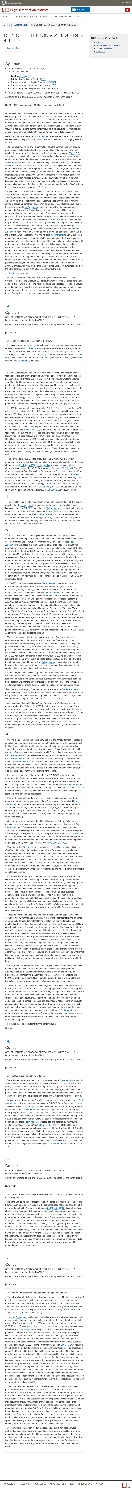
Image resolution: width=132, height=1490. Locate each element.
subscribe (100, 51)
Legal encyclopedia (61, 17)
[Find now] (127, 10)
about (99, 42)
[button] (127, 10)
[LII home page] (126, 1485)
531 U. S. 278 (53, 489)
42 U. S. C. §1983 (58, 842)
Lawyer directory (39, 17)
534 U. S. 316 (44, 486)
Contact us (40, 1484)
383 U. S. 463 (45, 1124)
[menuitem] (7, 17)
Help (71, 1484)
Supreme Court (14, 48)
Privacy (99, 1484)
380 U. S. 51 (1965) (56, 1207)
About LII (7, 17)
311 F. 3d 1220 (12, 273)
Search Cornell (124, 3)
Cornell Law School (15, 3)
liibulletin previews (104, 48)
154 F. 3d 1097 (58, 471)
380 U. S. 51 (74, 153)
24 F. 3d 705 (49, 483)
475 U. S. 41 (32, 939)
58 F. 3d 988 (74, 474)
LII (5, 24)
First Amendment (42, 136)
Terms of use (85, 1484)
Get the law (20, 17)
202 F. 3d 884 (67, 468)
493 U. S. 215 (11, 165)
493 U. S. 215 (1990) (36, 354)
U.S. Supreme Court (18, 24)
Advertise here (58, 1484)
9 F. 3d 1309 (69, 1309)
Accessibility (11, 1484)
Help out (79, 17)
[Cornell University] (4, 3)
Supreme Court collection (108, 45)
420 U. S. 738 (72, 833)
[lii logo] (31, 9)
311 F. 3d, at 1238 (27, 464)
